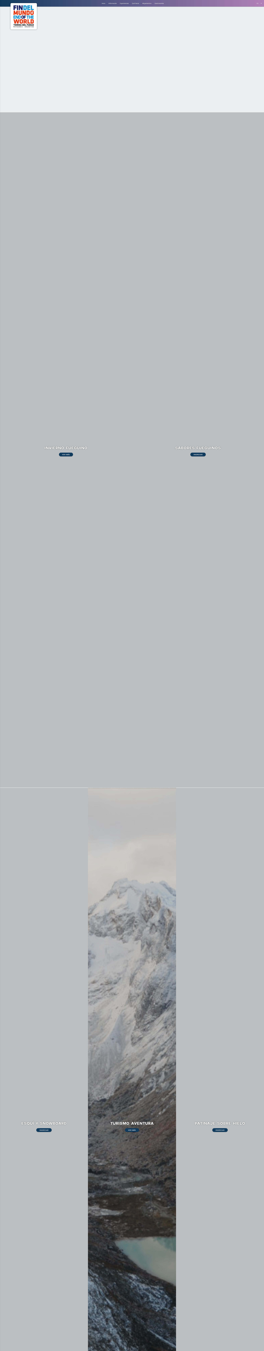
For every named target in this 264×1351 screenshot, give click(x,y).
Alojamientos (146, 3)
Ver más (66, 454)
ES (259, 3)
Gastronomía (159, 3)
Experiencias (124, 3)
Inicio (103, 3)
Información (112, 3)
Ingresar (198, 454)
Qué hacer (135, 3)
